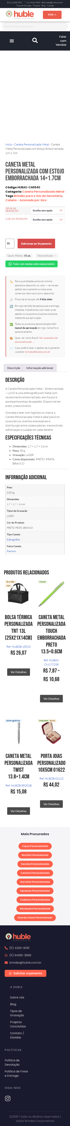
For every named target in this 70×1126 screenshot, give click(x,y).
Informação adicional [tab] (39, 367)
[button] (11, 41)
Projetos (36, 5)
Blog (44, 5)
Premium (11, 551)
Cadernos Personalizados (35, 899)
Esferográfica (13, 539)
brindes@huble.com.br (37, 351)
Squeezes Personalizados (35, 890)
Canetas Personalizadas (35, 872)
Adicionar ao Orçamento (36, 243)
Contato (50, 5)
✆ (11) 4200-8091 (14, 2)
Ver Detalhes (19, 672)
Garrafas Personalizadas (35, 881)
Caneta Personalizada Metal (31, 144)
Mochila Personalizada (35, 855)
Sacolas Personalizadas (35, 863)
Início (8, 144)
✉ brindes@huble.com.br (52, 2)
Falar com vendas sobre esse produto (33, 263)
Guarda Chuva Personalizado (35, 917)
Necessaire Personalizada (35, 908)
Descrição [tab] (13, 367)
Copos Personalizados (35, 846)
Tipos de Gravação (23, 5)
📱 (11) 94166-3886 (32, 2)
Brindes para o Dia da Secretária (38, 196)
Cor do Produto (17, 219)
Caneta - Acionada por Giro (26, 200)
